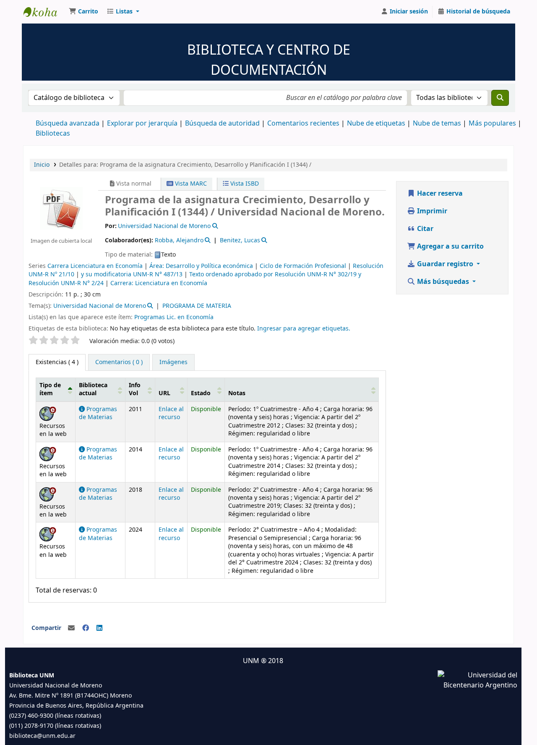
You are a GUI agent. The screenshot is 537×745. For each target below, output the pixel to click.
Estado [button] (201, 393)
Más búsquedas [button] (443, 282)
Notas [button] (236, 393)
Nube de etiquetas (376, 123)
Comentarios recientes (303, 123)
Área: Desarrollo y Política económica (201, 266)
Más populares (492, 123)
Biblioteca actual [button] (93, 389)
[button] (83, 12)
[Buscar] (500, 98)
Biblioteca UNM (44, 11)
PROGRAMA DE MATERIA (196, 306)
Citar (424, 229)
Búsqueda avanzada (67, 123)
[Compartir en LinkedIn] (99, 628)
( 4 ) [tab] (57, 362)
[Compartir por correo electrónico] (71, 628)
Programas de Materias (98, 413)
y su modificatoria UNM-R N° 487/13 (131, 274)
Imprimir (431, 211)
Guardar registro (445, 264)
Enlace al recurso (171, 413)
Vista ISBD (244, 183)
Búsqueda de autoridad (222, 123)
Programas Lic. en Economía (174, 317)
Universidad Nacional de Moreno (99, 306)
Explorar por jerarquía (142, 123)
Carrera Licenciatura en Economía (95, 266)
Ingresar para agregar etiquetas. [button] (303, 328)
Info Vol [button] (135, 389)
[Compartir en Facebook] (85, 628)
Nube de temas (437, 123)
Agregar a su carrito (449, 246)
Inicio (42, 164)
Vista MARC (190, 183)
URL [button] (164, 393)
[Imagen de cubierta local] (61, 208)
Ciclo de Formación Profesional (303, 266)
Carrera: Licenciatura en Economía (158, 283)
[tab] (119, 362)
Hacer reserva (439, 194)
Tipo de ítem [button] (50, 389)
